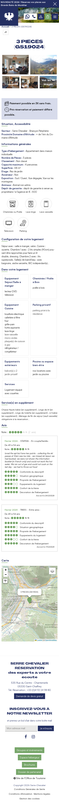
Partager (5, 32)
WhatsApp (27, 16)
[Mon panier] (48, 17)
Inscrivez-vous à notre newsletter (29, 711)
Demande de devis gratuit (29, 696)
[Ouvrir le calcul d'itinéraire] (5, 581)
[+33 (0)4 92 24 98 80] (34, 16)
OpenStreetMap (51, 640)
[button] (48, 17)
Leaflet (39, 640)
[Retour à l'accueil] (9, 17)
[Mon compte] (41, 17)
